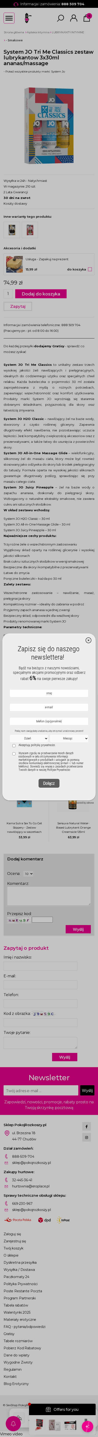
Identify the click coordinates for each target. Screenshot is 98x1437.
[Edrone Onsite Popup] (49, 718)
